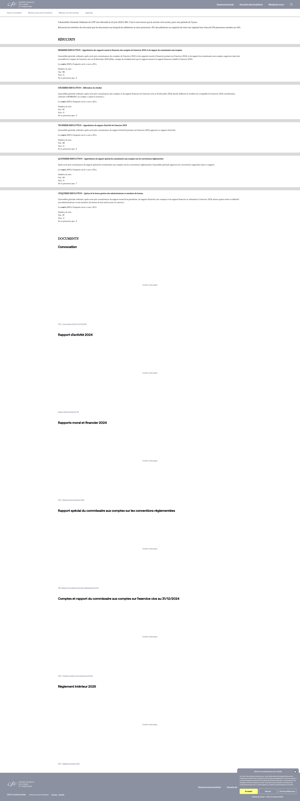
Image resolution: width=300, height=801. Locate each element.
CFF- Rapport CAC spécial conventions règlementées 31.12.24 (78, 588)
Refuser (268, 791)
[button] (295, 771)
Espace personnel (225, 4)
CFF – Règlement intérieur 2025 (69, 764)
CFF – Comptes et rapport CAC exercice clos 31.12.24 (75, 676)
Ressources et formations (40, 12)
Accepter (248, 791)
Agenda (89, 12)
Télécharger (93, 324)
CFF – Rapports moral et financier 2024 (71, 500)
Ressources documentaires (209, 787)
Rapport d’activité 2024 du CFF (68, 412)
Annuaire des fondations (251, 4)
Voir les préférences (287, 791)
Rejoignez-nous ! (276, 4)
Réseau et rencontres (69, 12)
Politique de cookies (258, 796)
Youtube (54, 795)
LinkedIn (61, 795)
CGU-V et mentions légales (274, 796)
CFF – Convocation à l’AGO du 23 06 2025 (72, 324)
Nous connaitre (14, 12)
